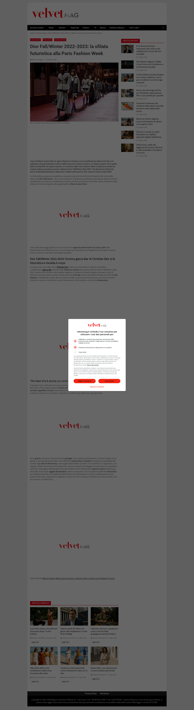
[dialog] (97, 355)
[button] (97, 352)
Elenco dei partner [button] (93, 365)
